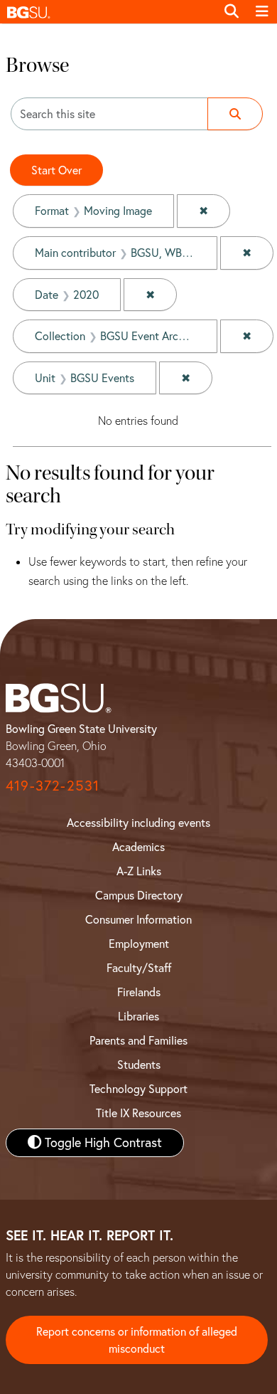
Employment (139, 943)
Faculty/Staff (139, 968)
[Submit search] (235, 113)
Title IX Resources (138, 1113)
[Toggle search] (231, 11)
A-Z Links (138, 871)
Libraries (138, 1016)
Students (139, 1064)
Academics (138, 847)
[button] (108, 11)
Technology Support (138, 1089)
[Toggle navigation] (262, 11)
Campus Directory (139, 895)
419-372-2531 (52, 785)
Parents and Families (138, 1040)
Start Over (56, 170)
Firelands (139, 992)
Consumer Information (138, 919)
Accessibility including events (138, 822)
